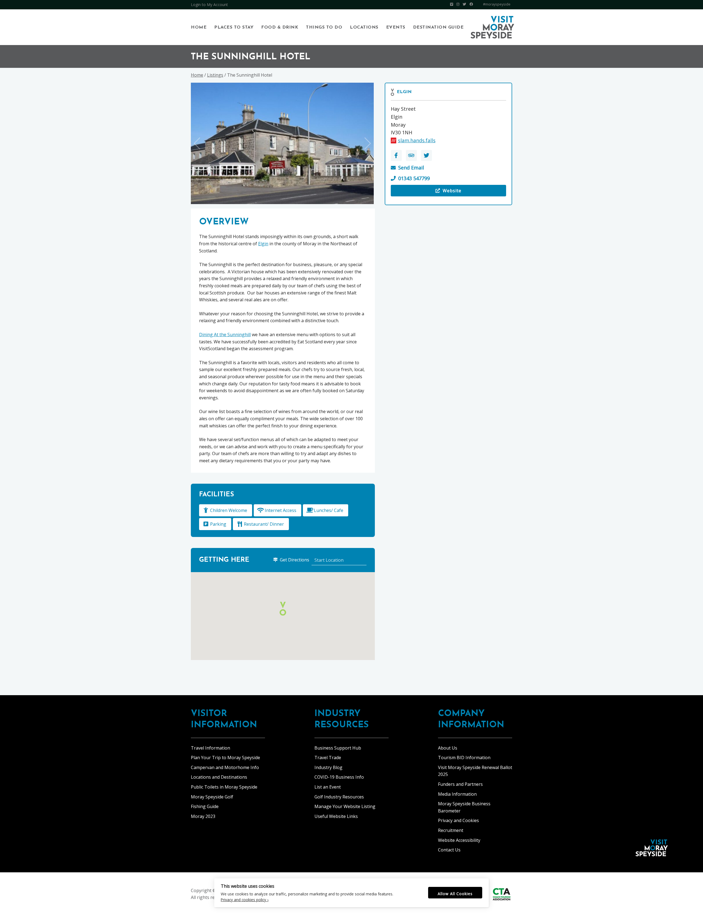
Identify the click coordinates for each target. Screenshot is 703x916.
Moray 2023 (203, 816)
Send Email (411, 167)
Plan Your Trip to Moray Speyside (225, 757)
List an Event (327, 787)
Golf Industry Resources (339, 797)
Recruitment (450, 830)
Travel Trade (327, 757)
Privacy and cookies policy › (244, 899)
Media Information (457, 794)
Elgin (404, 92)
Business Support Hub (337, 748)
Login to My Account (209, 4)
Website (426, 192)
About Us (447, 748)
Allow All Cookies (455, 893)
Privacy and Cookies (458, 820)
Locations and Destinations (219, 777)
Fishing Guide (205, 806)
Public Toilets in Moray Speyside (224, 787)
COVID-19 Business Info (339, 777)
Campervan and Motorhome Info (225, 767)
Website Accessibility (459, 840)
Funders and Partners (460, 784)
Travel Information (210, 748)
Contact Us (449, 850)
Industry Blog (328, 767)
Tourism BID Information (464, 757)
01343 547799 (414, 178)
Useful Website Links (336, 816)
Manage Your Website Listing (344, 806)
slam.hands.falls (417, 140)
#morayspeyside (496, 4)
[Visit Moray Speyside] (492, 27)
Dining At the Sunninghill (225, 335)
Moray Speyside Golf (212, 797)
